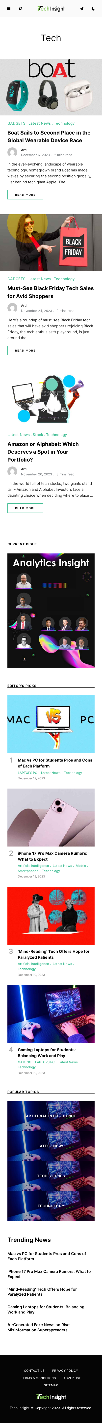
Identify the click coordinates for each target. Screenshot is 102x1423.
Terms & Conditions (38, 1378)
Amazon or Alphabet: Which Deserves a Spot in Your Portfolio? (43, 452)
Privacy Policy (65, 1370)
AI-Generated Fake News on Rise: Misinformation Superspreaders (39, 1327)
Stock (38, 434)
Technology (64, 123)
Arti (23, 150)
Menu (8, 8)
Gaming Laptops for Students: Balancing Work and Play (45, 1309)
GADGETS (16, 123)
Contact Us (34, 1370)
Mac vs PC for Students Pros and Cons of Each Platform (46, 1256)
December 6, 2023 (35, 155)
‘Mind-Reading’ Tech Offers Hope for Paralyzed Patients (42, 1292)
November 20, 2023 (36, 474)
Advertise (72, 1378)
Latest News (39, 123)
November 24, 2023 (36, 311)
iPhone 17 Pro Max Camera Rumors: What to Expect (49, 1274)
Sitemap (51, 1385)
